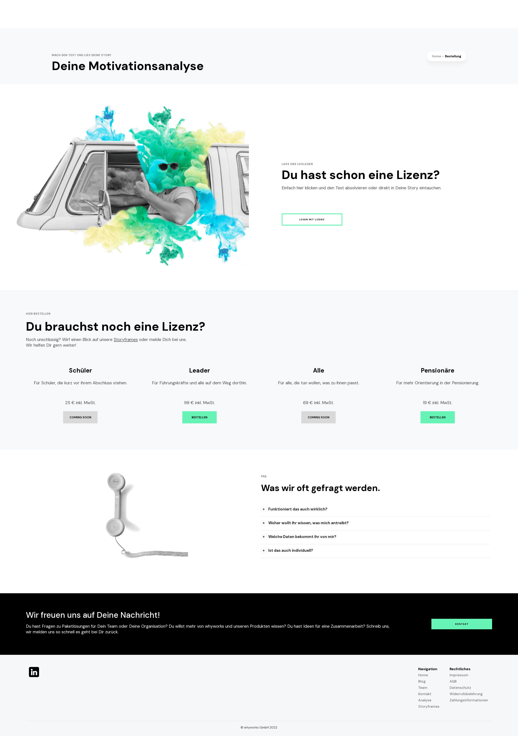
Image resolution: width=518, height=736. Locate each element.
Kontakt (462, 624)
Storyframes (126, 339)
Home (436, 56)
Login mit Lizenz (312, 219)
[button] (375, 510)
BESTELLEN (199, 417)
